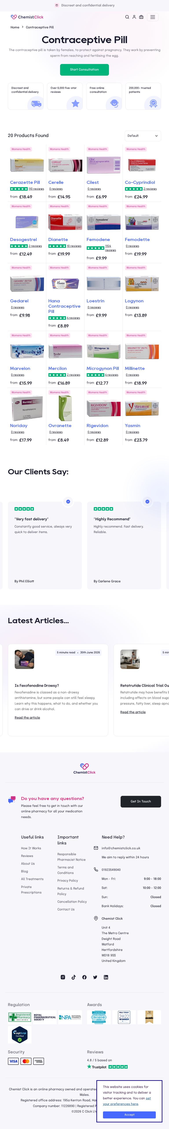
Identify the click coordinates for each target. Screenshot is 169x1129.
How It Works (31, 848)
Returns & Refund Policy (70, 891)
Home (15, 27)
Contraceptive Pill (40, 27)
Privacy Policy (67, 880)
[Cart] (141, 17)
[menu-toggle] (152, 17)
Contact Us (66, 909)
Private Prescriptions (31, 890)
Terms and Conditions (65, 870)
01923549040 (111, 869)
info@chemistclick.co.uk (121, 848)
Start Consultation (84, 69)
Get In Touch (141, 801)
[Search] (127, 17)
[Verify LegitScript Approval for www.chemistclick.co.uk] (20, 1034)
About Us (28, 863)
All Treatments (32, 879)
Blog (24, 871)
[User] (134, 17)
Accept (129, 1114)
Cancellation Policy (72, 901)
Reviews (27, 856)
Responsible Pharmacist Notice (71, 857)
